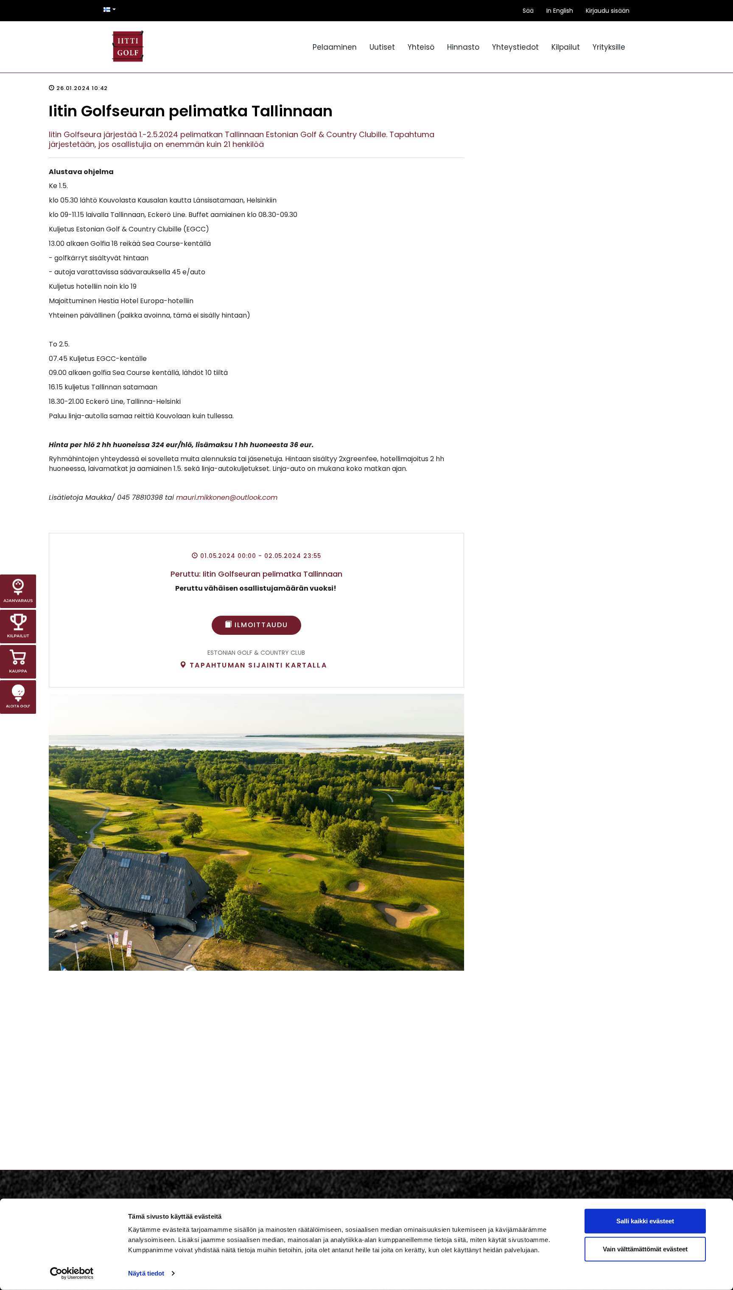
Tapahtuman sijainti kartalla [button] (257, 665)
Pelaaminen (335, 47)
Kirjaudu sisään (607, 10)
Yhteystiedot (515, 47)
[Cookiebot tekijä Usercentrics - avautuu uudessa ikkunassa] (72, 1273)
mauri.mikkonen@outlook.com (226, 497)
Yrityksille (609, 47)
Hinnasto (463, 47)
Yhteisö (421, 47)
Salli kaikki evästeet (645, 1221)
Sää (528, 10)
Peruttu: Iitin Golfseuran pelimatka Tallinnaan (256, 574)
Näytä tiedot (146, 1273)
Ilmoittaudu (260, 625)
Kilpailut (565, 47)
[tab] (253, 665)
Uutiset (382, 47)
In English (559, 10)
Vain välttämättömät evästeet (645, 1248)
